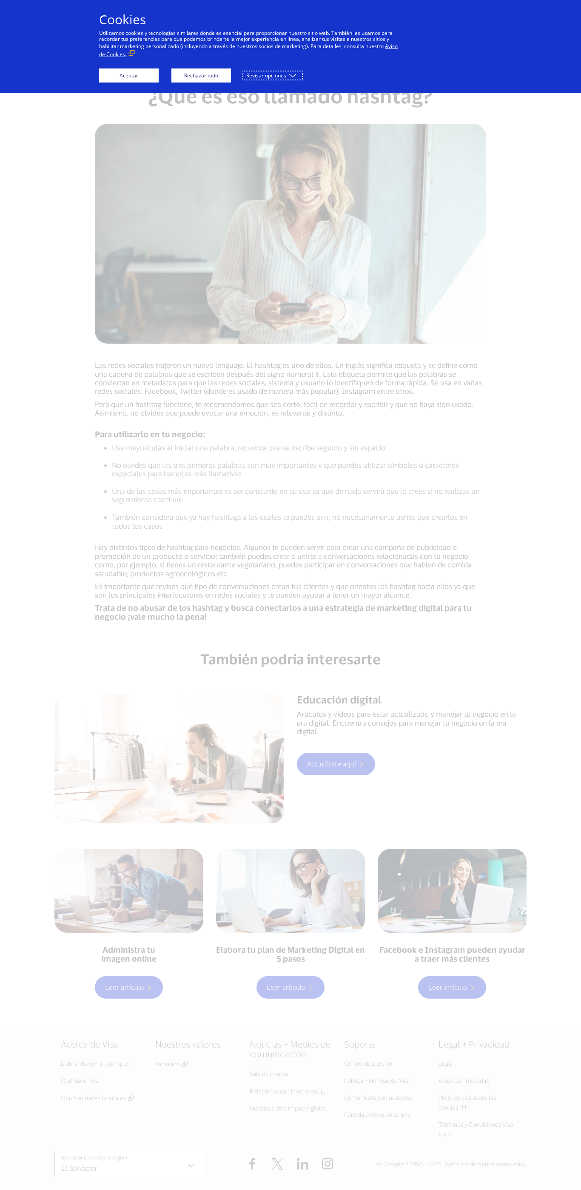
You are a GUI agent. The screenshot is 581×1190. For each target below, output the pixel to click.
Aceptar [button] (129, 75)
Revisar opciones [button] (266, 75)
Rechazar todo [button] (201, 75)
